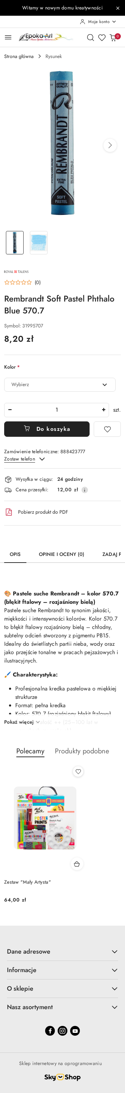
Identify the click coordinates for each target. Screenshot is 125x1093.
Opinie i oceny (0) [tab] (62, 554)
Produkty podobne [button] (82, 751)
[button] (110, 145)
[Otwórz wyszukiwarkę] (90, 37)
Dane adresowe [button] (28, 951)
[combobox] (60, 385)
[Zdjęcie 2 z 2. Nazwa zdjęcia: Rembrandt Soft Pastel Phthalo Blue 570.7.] (38, 242)
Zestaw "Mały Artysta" (27, 881)
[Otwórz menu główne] (8, 37)
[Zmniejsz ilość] (10, 410)
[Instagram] (62, 1031)
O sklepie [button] (20, 988)
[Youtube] (75, 1031)
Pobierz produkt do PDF (43, 511)
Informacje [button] (21, 970)
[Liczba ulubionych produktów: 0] (102, 37)
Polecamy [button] (30, 751)
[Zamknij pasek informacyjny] (118, 8)
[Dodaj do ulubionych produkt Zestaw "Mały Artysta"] (78, 771)
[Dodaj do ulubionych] (107, 429)
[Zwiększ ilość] (103, 410)
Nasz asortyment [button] (30, 1007)
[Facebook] (50, 1031)
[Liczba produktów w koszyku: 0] (113, 37)
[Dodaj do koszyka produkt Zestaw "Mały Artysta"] (77, 863)
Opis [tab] (15, 554)
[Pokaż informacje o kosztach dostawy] (85, 490)
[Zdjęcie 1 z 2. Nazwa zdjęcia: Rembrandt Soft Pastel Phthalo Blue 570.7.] (14, 242)
